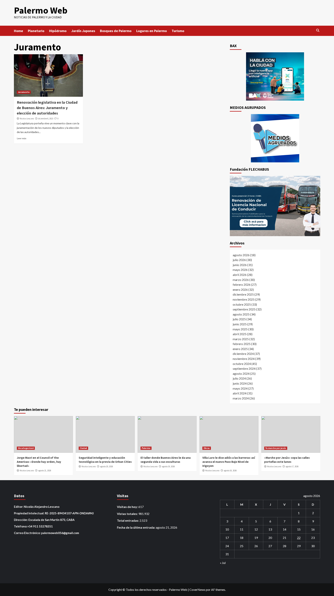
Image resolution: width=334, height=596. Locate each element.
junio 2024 (240, 383)
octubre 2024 (242, 363)
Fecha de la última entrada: (136, 527)
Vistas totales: (127, 513)
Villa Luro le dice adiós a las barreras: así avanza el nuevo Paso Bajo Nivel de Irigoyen (228, 462)
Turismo (178, 31)
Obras (207, 448)
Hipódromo (57, 31)
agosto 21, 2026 (44, 470)
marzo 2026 (241, 279)
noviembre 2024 (244, 358)
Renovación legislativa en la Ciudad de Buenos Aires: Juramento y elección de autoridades (47, 107)
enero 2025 (240, 349)
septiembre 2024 (244, 368)
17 (227, 537)
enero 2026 (240, 289)
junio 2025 (240, 324)
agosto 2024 (241, 373)
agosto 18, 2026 (230, 470)
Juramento (24, 92)
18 (241, 537)
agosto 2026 (241, 255)
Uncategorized (26, 448)
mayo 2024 (240, 388)
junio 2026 (240, 265)
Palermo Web (40, 10)
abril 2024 (239, 393)
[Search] (317, 30)
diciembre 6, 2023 (45, 118)
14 (284, 529)
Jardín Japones (83, 31)
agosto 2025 (241, 314)
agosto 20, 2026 (106, 466)
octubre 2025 (242, 304)
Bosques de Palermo (115, 31)
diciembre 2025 (243, 294)
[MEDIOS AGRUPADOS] (275, 138)
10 (227, 529)
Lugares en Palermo (151, 31)
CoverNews (197, 589)
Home (18, 31)
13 (270, 529)
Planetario (36, 31)
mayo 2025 (240, 329)
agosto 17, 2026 (291, 466)
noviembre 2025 (244, 299)
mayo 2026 (240, 269)
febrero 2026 (241, 284)
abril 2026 (239, 274)
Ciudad (83, 448)
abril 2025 (239, 334)
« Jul (223, 563)
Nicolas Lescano (27, 118)
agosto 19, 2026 (168, 466)
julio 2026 (239, 260)
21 (284, 537)
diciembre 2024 (243, 353)
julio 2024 (239, 378)
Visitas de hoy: (127, 507)
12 (256, 529)
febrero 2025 (241, 344)
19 (256, 537)
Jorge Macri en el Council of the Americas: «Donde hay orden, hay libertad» (39, 462)
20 (270, 537)
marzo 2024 (241, 398)
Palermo (146, 448)
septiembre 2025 (244, 309)
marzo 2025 (241, 339)
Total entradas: (128, 520)
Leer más (21, 138)
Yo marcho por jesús (275, 448)
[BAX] (275, 76)
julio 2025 (239, 319)
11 (241, 529)
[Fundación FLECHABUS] (275, 206)
